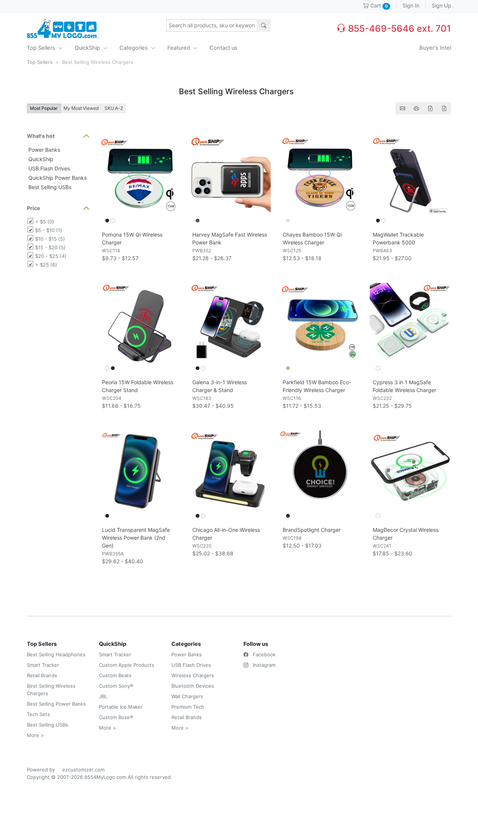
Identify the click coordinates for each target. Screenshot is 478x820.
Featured (179, 47)
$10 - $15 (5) (50, 239)
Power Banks (43, 150)
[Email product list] (402, 108)
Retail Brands (42, 675)
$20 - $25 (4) (50, 256)
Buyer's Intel (435, 47)
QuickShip (88, 47)
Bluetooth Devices (192, 686)
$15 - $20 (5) (50, 247)
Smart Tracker (43, 665)
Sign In (411, 5)
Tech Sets (38, 714)
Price (33, 208)
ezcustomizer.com (83, 770)
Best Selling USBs (49, 187)
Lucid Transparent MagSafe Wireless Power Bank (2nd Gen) (136, 538)
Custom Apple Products (126, 665)
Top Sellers (42, 47)
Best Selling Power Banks (56, 704)
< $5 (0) (44, 222)
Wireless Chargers (192, 675)
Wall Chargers (187, 696)
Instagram (263, 665)
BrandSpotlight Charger (312, 530)
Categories (134, 47)
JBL (103, 696)
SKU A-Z (114, 108)
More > (35, 735)
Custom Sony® (116, 686)
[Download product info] (444, 108)
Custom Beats (115, 675)
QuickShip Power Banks (57, 178)
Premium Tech (187, 707)
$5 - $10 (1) (48, 230)
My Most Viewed (81, 108)
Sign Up (441, 5)
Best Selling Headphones (56, 654)
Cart (378, 5)
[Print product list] (416, 108)
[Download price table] (430, 108)
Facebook (263, 654)
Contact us (223, 47)
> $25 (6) (46, 265)
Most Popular (44, 108)
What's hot (41, 136)
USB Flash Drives (48, 168)
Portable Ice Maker (121, 707)
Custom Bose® (116, 717)
